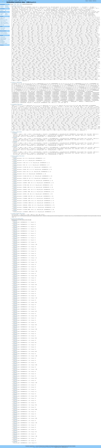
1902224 (15, 210)
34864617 (15, 372)
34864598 (15, 330)
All (5, 10)
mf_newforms (13, 5)
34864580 (15, 290)
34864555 (15, 234)
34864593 (15, 319)
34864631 (15, 403)
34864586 (15, 303)
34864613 (15, 363)
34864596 (15, 325)
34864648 (15, 441)
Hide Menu (94, 0)
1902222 (15, 206)
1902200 (15, 157)
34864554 (15, 232)
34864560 (15, 245)
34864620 (15, 379)
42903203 (15, 146)
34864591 (15, 314)
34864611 (15, 359)
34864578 (15, 285)
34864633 (15, 408)
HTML (15, 4)
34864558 (15, 241)
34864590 (15, 312)
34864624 (15, 388)
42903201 (15, 137)
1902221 (15, 203)
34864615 (15, 368)
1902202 (15, 161)
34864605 (15, 345)
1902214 (15, 188)
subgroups (3, 41)
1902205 (15, 168)
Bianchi (6, 14)
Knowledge (7, 7)
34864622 (15, 383)
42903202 (15, 141)
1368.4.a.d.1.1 (21, 0)
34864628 (15, 397)
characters (3, 42)
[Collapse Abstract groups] (9, 39)
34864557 (15, 238)
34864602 (15, 339)
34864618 (15, 374)
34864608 (15, 352)
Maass (6, 13)
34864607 (15, 350)
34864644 (15, 432)
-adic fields (2, 29)
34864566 (15, 258)
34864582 (15, 294)
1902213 (15, 186)
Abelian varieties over (4, 23)
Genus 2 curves (3, 21)
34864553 (15, 229)
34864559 (15, 243)
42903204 (15, 150)
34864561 (15, 247)
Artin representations (3, 33)
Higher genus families (4, 22)
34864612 (15, 361)
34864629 (15, 399)
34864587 (15, 305)
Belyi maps (2, 24)
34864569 (15, 265)
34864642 (15, 428)
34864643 (15, 430)
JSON (21, 4)
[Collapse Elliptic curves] (9, 17)
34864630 (15, 401)
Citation (86, 0)
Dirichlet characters (3, 32)
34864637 (15, 417)
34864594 (15, 321)
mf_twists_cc (13, 131)
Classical (15, 0)
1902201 (15, 159)
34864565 (15, 256)
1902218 (15, 197)
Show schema (19, 5)
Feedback (90, 0)
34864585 (15, 301)
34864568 (15, 263)
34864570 (15, 267)
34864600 (15, 334)
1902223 (15, 208)
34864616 (15, 370)
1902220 (15, 201)
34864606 (15, 348)
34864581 (15, 292)
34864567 (15, 261)
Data (25, 0)
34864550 (15, 223)
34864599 (15, 332)
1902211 (15, 181)
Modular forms (10, 0)
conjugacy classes (4, 43)
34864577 (15, 283)
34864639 (15, 421)
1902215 (15, 190)
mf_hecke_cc (13, 82)
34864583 (15, 296)
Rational (1, 10)
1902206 (15, 170)
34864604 (15, 343)
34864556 (15, 236)
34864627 (15, 394)
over (2, 18)
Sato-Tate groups (3, 38)
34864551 (15, 225)
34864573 (15, 274)
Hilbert (1, 14)
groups (2, 40)
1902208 (15, 174)
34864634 (15, 410)
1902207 (15, 172)
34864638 (15, 419)
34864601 (15, 336)
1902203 (15, 163)
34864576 (15, 281)
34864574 (15, 276)
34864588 (15, 307)
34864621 (15, 381)
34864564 (15, 254)
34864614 (15, 365)
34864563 (15, 252)
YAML (18, 4)
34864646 (15, 437)
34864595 (15, 323)
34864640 (15, 423)
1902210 (15, 179)
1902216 (15, 192)
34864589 (15, 310)
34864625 (15, 390)
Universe (1, 7)
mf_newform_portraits (15, 213)
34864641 (15, 426)
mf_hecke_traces (14, 218)
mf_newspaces (14, 104)
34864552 (15, 227)
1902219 (15, 199)
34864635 (15, 412)
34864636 (15, 414)
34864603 (15, 341)
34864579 (15, 287)
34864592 (15, 316)
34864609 (15, 354)
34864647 (15, 439)
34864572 (15, 272)
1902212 (15, 183)
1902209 (15, 177)
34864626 (15, 392)
